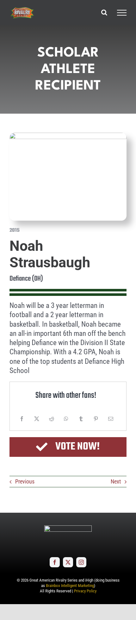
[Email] (110, 419)
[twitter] (68, 562)
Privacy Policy (85, 591)
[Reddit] (51, 419)
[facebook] (55, 562)
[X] (36, 419)
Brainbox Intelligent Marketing (70, 585)
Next (116, 481)
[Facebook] (22, 419)
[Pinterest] (96, 419)
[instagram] (81, 562)
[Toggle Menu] (122, 13)
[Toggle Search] (104, 12)
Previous (24, 481)
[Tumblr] (81, 419)
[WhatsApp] (66, 419)
